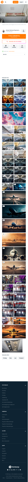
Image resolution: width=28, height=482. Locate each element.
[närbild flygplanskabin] (8, 170)
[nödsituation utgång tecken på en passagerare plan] (8, 211)
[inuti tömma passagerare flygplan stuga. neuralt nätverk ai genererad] (8, 115)
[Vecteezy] (2, 2)
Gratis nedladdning (14, 36)
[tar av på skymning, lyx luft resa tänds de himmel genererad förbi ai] (13, 307)
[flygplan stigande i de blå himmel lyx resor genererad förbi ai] (13, 335)
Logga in (21, 2)
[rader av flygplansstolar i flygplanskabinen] (8, 107)
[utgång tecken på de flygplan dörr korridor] (19, 203)
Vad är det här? (11, 51)
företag (5, 465)
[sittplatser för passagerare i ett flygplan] (8, 162)
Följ (23, 31)
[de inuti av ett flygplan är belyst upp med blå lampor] (8, 131)
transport (21, 465)
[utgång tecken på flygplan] (8, 98)
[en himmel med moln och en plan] (13, 150)
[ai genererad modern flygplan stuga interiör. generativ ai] (7, 82)
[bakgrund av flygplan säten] (8, 379)
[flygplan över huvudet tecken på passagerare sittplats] (12, 453)
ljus (15, 465)
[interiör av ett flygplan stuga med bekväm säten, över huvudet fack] (8, 219)
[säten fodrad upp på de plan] (8, 370)
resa (11, 465)
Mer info (4, 53)
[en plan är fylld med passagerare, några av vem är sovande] (8, 140)
